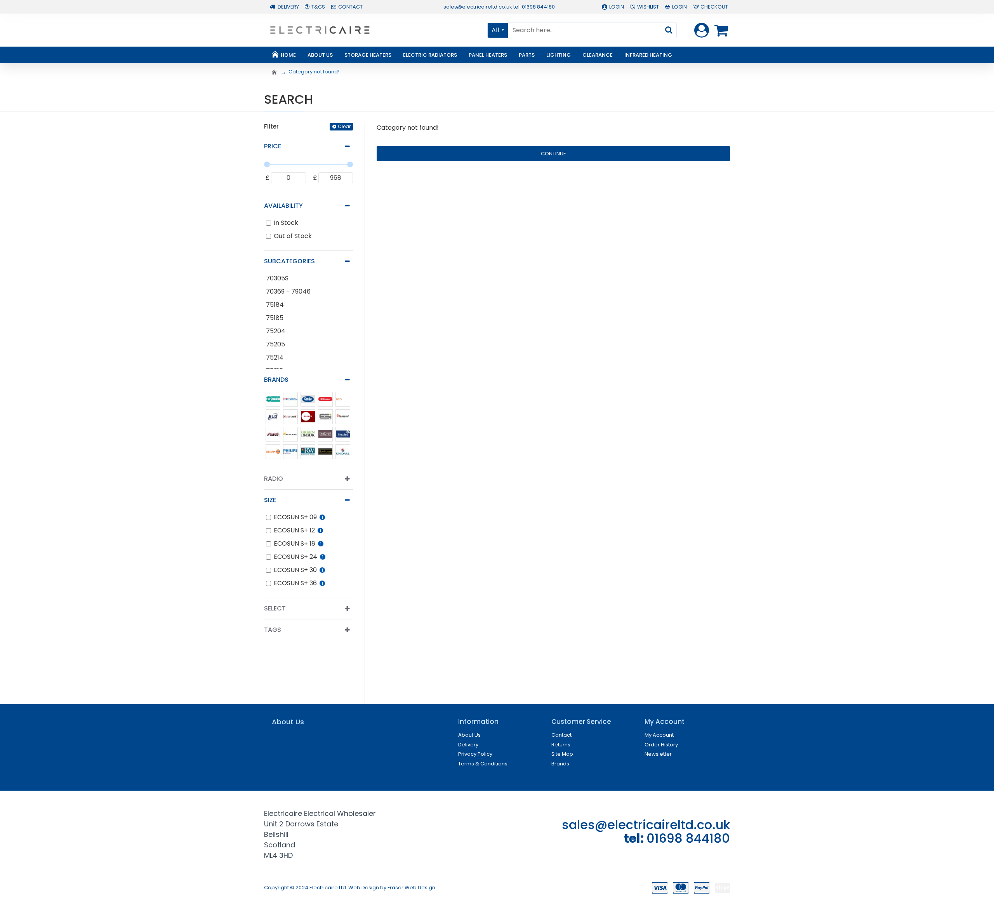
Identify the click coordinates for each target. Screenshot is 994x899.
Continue (553, 153)
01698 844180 (688, 838)
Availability (283, 205)
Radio (273, 478)
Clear (344, 126)
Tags (272, 629)
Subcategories (289, 261)
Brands (276, 379)
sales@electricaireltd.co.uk (646, 824)
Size (270, 500)
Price (272, 146)
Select (275, 608)
